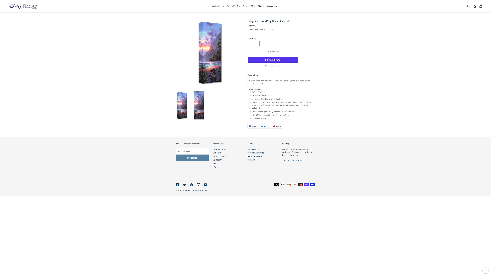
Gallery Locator (219, 156)
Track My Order (219, 149)
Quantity (252, 38)
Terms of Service (254, 156)
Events (216, 163)
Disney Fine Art (187, 190)
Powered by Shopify (200, 190)
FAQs (215, 167)
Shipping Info (253, 149)
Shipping (250, 30)
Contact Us (218, 160)
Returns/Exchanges (255, 153)
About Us (286, 160)
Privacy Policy (253, 160)
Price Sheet (298, 160)
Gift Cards (217, 153)
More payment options (273, 66)
